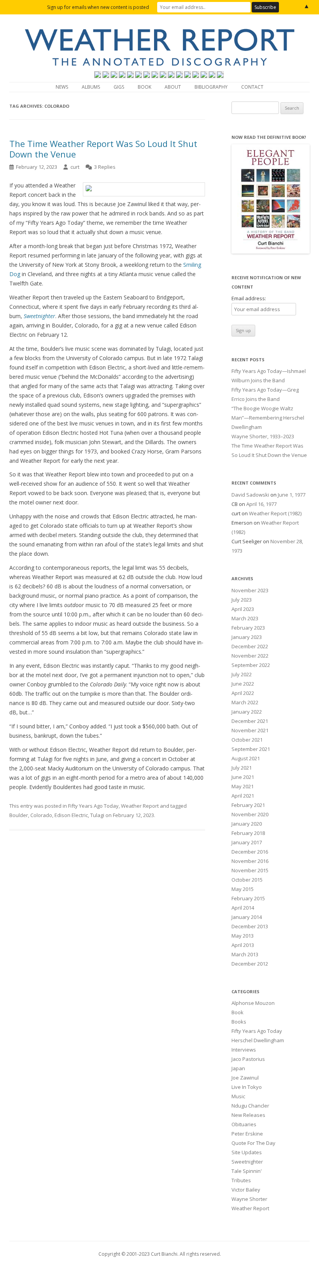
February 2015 (248, 898)
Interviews (243, 1049)
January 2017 (246, 842)
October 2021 (247, 739)
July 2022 (241, 674)
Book (144, 87)
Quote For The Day (253, 1142)
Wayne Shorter (249, 1198)
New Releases (248, 1114)
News (62, 87)
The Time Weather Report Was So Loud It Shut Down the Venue (103, 148)
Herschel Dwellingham (257, 1040)
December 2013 (249, 926)
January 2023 (246, 637)
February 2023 (248, 627)
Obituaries (243, 1124)
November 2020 (249, 814)
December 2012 (249, 963)
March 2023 (244, 618)
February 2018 (248, 833)
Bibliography (211, 87)
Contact (252, 87)
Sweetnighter (247, 1161)
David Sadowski (250, 494)
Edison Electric (71, 815)
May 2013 (242, 935)
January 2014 (246, 917)
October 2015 (247, 879)
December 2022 (249, 646)
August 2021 (245, 758)
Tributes (241, 1180)
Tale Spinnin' (246, 1170)
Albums (91, 87)
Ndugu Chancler (250, 1105)
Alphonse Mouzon (253, 1002)
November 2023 (249, 590)
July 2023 (241, 599)
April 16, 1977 (261, 504)
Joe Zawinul (245, 1077)
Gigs (119, 87)
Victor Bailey (245, 1189)
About (173, 87)
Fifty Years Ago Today (93, 805)
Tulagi (97, 815)
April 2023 (242, 609)
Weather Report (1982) (275, 513)
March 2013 (244, 954)
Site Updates (246, 1152)
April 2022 (242, 693)
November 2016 (249, 861)
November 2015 (249, 870)
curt (74, 166)
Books (238, 1021)
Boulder (18, 815)
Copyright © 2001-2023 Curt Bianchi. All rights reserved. (159, 1254)
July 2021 (241, 767)
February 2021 (248, 805)
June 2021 (242, 777)
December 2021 (249, 721)
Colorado (41, 815)
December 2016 (249, 851)
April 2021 (242, 795)
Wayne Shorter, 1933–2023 (262, 436)
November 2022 (249, 655)
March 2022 (244, 702)
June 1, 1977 (291, 494)
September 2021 (250, 749)
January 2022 (246, 711)
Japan (238, 1068)
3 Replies (105, 166)
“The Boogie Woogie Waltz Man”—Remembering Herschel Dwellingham (267, 417)
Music (238, 1096)
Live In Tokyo (246, 1086)
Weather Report (140, 805)
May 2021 (242, 786)
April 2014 (242, 907)
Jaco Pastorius (248, 1058)
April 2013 (242, 945)
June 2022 (242, 683)
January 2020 (246, 823)
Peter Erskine (247, 1133)
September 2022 (250, 665)
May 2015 (242, 889)
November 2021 (249, 730)
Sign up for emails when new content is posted (98, 7)
